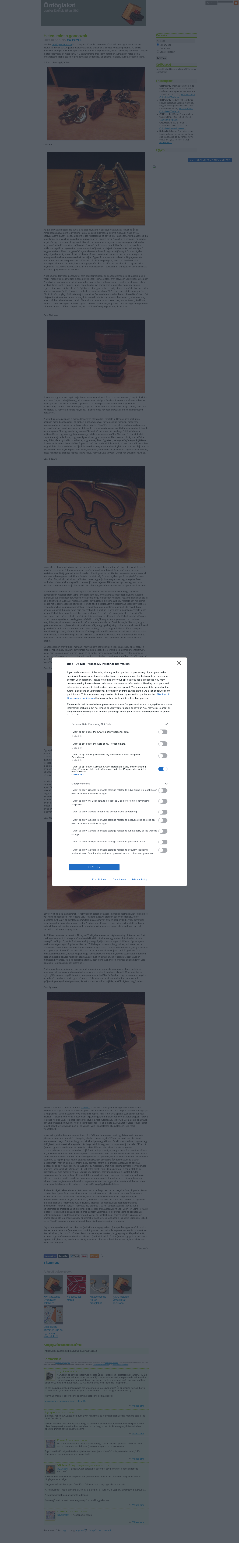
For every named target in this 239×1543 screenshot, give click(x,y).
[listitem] (119, 724)
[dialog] (119, 771)
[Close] (180, 664)
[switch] (162, 732)
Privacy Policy (139, 879)
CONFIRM (94, 867)
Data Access (119, 879)
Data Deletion (99, 879)
